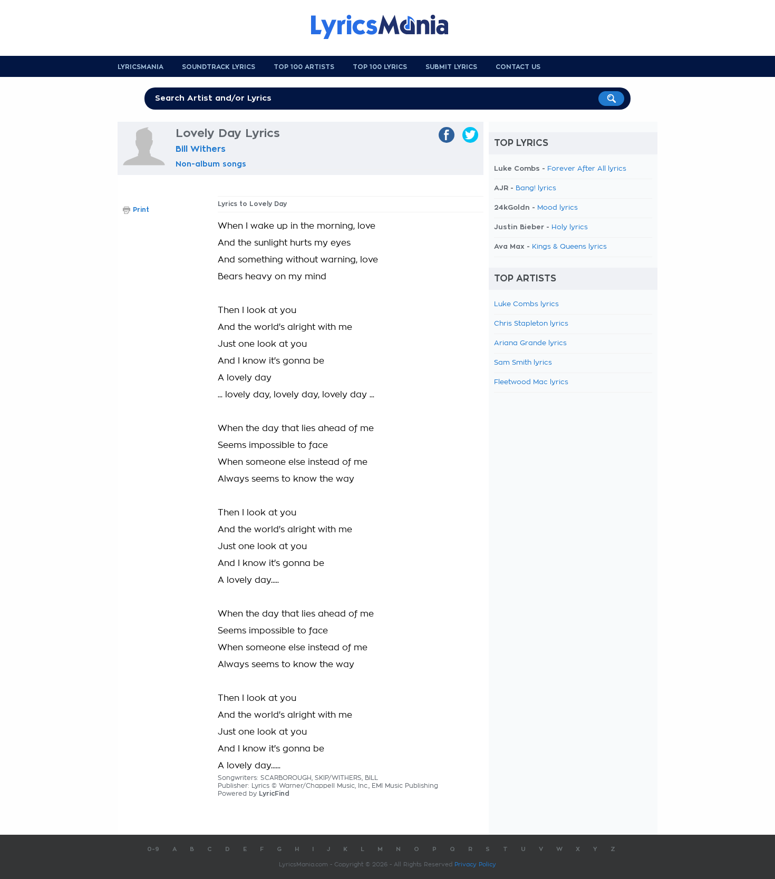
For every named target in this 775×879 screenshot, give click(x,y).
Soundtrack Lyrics (218, 67)
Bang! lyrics (536, 188)
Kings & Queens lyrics (569, 246)
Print (141, 210)
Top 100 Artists (304, 67)
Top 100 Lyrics (380, 67)
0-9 (153, 849)
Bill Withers (201, 149)
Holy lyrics (569, 227)
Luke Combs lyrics (526, 304)
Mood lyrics (557, 207)
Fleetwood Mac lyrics (531, 382)
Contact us (518, 67)
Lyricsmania (140, 67)
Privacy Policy (475, 864)
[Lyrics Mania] (387, 27)
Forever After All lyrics (586, 168)
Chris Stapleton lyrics (531, 323)
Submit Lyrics (451, 67)
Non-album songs (211, 164)
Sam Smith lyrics (523, 362)
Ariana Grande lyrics (530, 343)
